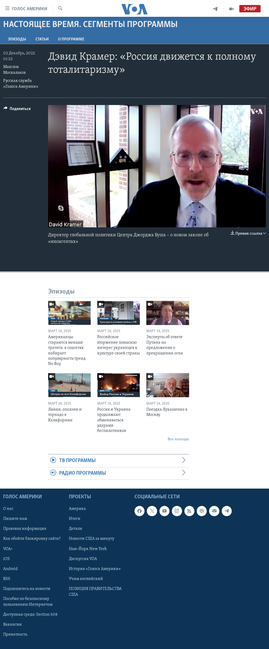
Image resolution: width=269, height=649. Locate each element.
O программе (71, 39)
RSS (6, 579)
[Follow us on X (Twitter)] (152, 511)
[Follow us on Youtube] (164, 511)
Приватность (15, 634)
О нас (8, 509)
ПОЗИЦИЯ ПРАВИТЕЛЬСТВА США (95, 592)
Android (10, 569)
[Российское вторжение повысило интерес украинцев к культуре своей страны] (118, 313)
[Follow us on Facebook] (139, 511)
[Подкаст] (202, 511)
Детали (75, 529)
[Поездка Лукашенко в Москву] (167, 385)
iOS (6, 559)
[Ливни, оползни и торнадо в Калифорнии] (69, 385)
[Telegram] (215, 9)
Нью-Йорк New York (88, 549)
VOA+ (8, 549)
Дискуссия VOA (83, 559)
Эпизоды (17, 39)
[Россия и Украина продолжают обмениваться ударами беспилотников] (118, 385)
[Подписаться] (214, 511)
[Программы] (231, 9)
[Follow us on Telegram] (227, 511)
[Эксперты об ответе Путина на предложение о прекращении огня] (167, 313)
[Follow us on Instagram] (177, 511)
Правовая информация (24, 529)
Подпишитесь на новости (26, 589)
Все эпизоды (178, 439)
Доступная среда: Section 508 (30, 615)
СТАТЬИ (42, 39)
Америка (77, 509)
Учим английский (86, 579)
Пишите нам (15, 519)
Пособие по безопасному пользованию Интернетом (28, 602)
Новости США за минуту (91, 539)
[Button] (17, 110)
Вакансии (12, 624)
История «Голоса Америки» (95, 569)
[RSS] (189, 511)
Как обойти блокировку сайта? (31, 539)
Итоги (74, 519)
